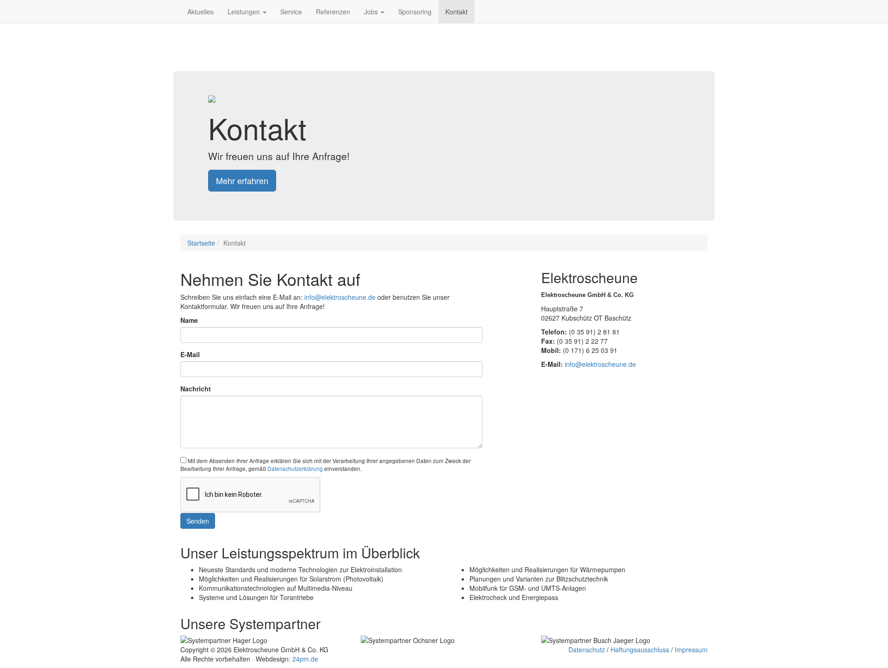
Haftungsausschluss (639, 649)
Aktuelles (200, 11)
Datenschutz (586, 649)
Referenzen (333, 11)
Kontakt (456, 11)
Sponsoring (415, 11)
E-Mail (190, 354)
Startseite (201, 242)
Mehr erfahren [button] (242, 180)
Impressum (691, 649)
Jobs (372, 11)
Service (291, 11)
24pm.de (305, 658)
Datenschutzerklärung (295, 468)
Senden (197, 521)
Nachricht (195, 388)
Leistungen (245, 11)
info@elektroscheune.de (340, 297)
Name (189, 320)
